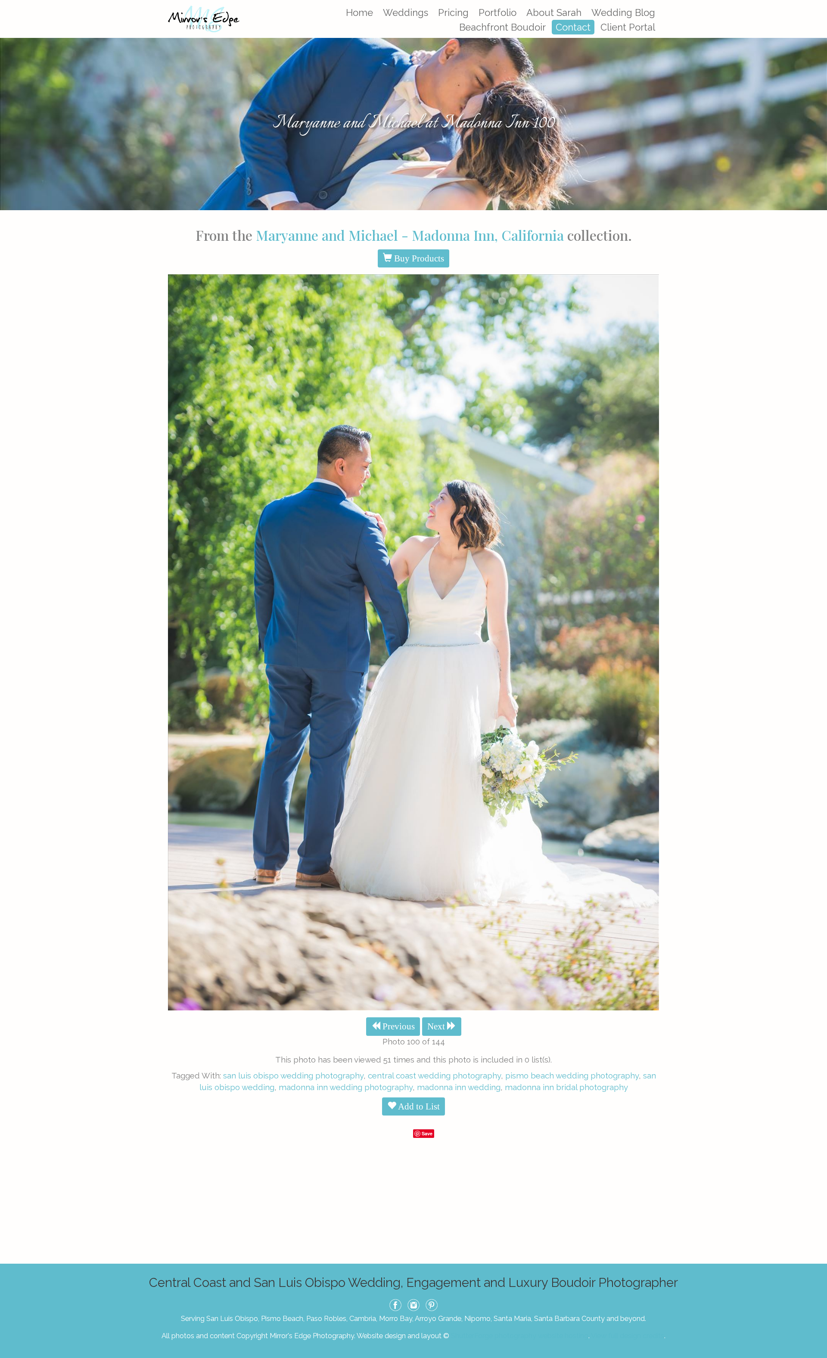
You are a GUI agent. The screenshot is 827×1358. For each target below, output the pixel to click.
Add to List (418, 1106)
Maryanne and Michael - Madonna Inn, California (410, 235)
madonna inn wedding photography (346, 1087)
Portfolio (497, 12)
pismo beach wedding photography (572, 1075)
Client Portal (627, 27)
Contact (573, 27)
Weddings (405, 12)
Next (437, 1026)
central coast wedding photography (434, 1075)
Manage (815, 4)
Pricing (453, 12)
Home (359, 12)
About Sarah (553, 12)
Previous (397, 1026)
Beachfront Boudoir (502, 27)
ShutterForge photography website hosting (519, 1335)
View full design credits (627, 1335)
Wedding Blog (623, 12)
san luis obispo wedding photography (293, 1075)
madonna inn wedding (459, 1087)
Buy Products (418, 258)
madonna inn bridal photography (566, 1087)
